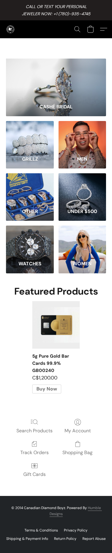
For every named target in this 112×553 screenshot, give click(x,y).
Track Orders (34, 452)
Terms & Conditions (41, 530)
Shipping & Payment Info (27, 538)
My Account (78, 431)
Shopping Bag (77, 452)
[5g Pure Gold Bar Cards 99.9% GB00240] (56, 325)
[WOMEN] (82, 241)
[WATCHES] (29, 241)
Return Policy (65, 538)
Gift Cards (34, 474)
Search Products (34, 431)
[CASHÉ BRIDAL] (56, 79)
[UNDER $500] (82, 188)
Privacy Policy (76, 530)
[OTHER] (29, 188)
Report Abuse (94, 538)
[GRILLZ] (29, 136)
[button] (11, 29)
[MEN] (82, 136)
